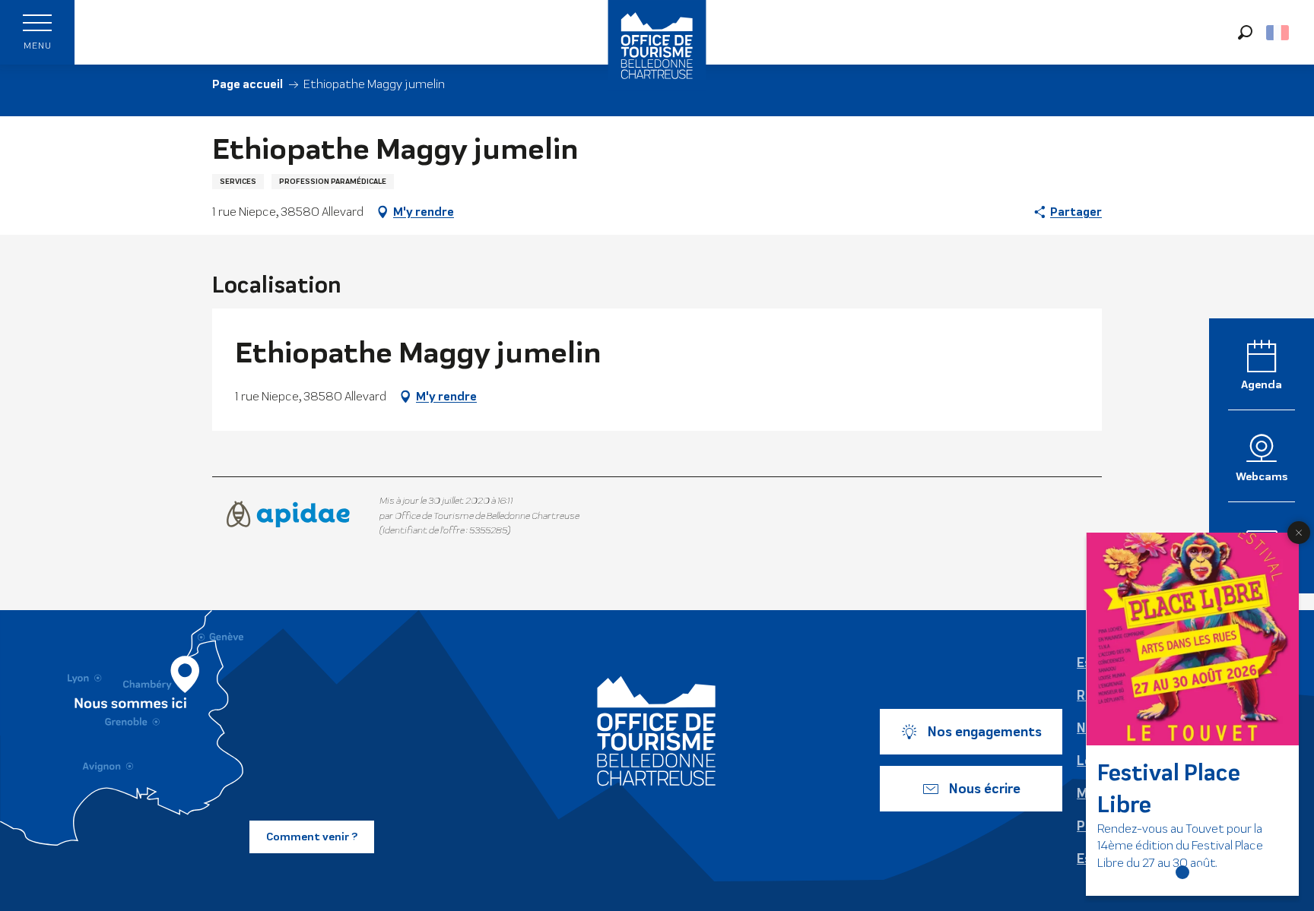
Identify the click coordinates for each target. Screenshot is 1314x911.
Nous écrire (984, 788)
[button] (1245, 32)
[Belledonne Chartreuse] (657, 731)
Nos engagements (985, 731)
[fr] (1278, 32)
